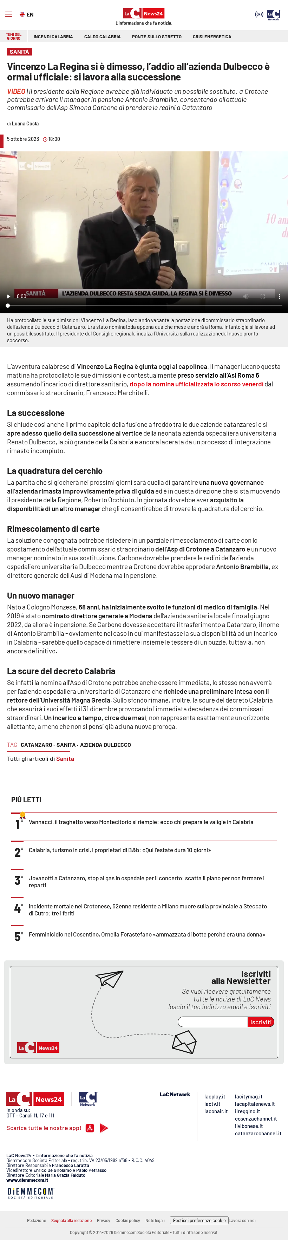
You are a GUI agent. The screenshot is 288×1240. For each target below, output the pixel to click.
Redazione (36, 1220)
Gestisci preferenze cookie (199, 1220)
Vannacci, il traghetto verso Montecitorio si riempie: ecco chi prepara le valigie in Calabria (141, 821)
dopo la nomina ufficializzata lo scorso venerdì (196, 384)
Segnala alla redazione (71, 1220)
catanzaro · (38, 744)
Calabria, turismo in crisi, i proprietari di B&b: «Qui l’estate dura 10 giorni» (120, 849)
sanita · (67, 744)
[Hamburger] (8, 14)
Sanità (65, 758)
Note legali (155, 1220)
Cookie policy (128, 1220)
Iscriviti (261, 1022)
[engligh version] (23, 13)
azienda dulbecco (105, 744)
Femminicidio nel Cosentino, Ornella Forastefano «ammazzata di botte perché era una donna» (147, 934)
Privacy (103, 1220)
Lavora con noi (242, 1220)
